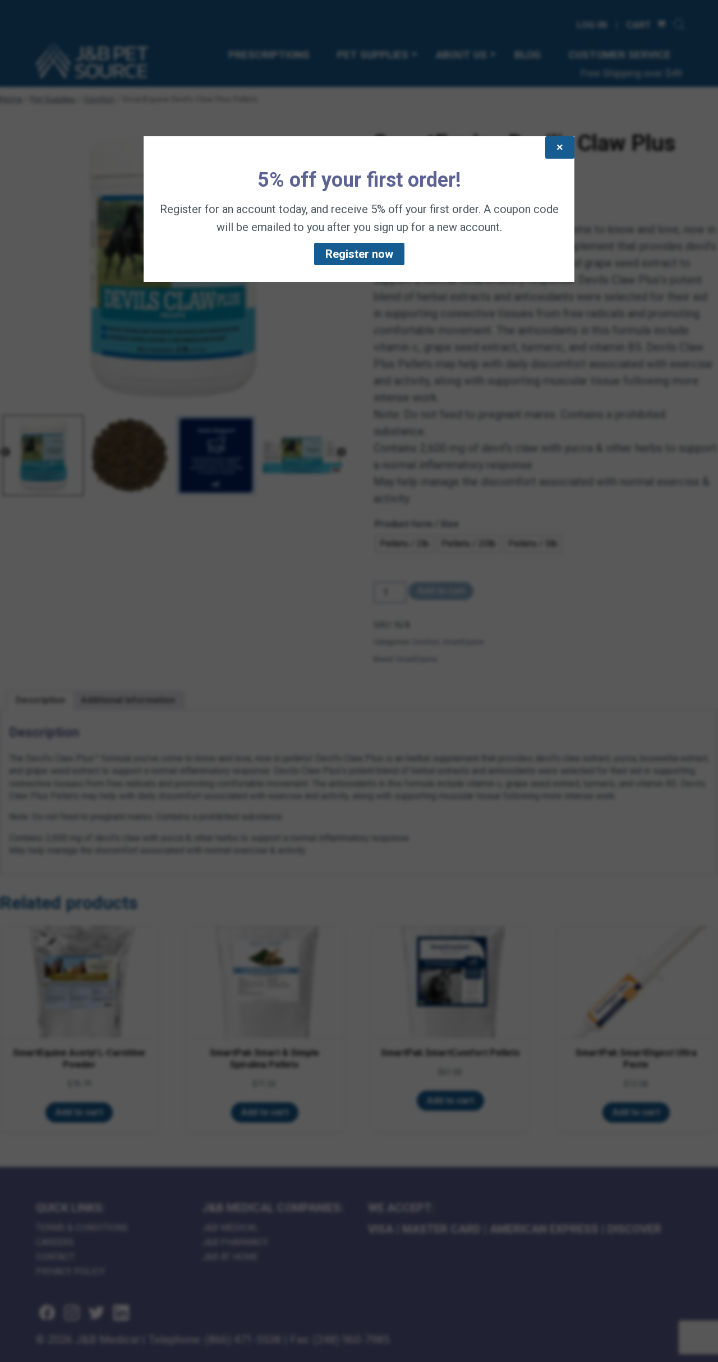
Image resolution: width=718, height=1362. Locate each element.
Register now (359, 254)
